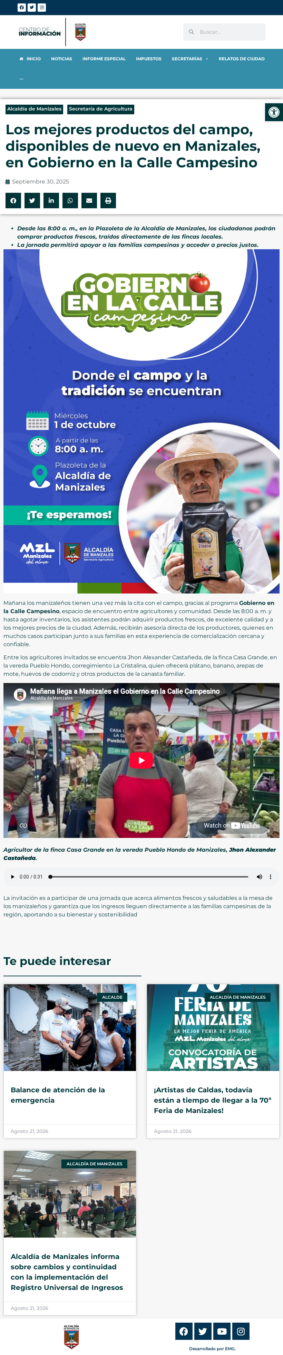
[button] (13, 200)
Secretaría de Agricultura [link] (101, 109)
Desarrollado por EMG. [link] (212, 1348)
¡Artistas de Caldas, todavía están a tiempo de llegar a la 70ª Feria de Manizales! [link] (212, 1100)
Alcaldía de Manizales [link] (34, 109)
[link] (274, 112)
